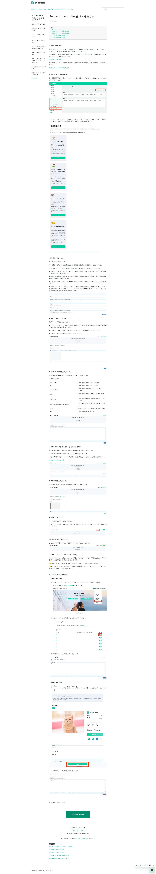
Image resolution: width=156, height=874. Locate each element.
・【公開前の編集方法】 (58, 35)
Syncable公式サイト (36, 870)
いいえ (82, 830)
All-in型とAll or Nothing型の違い (39, 67)
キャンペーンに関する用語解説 (38, 29)
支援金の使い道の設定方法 (56, 460)
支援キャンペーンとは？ (38, 24)
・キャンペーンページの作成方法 (60, 32)
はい (74, 830)
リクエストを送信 (83, 838)
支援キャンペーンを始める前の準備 (38, 74)
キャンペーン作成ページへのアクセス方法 (60, 846)
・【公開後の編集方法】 (58, 37)
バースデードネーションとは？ (38, 35)
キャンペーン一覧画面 (67, 585)
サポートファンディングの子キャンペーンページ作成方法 (38, 60)
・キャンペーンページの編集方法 (60, 34)
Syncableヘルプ (47, 870)
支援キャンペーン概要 (55, 59)
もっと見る (34, 78)
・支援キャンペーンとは (57, 30)
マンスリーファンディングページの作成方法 (38, 47)
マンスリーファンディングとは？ (38, 41)
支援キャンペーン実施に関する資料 (59, 68)
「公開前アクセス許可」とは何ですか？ (38, 19)
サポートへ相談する (78, 814)
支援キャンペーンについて (66, 9)
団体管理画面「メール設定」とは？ (59, 858)
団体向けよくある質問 (53, 9)
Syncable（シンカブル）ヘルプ (38, 9)
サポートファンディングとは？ (38, 53)
